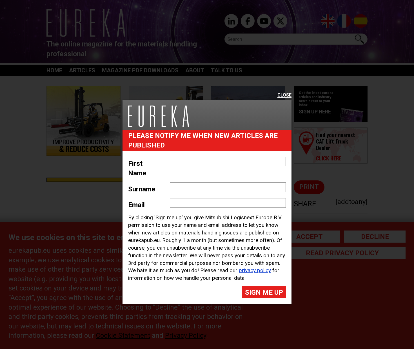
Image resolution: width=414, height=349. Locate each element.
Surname (141, 189)
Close (284, 95)
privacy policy (255, 270)
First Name (137, 168)
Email (136, 205)
